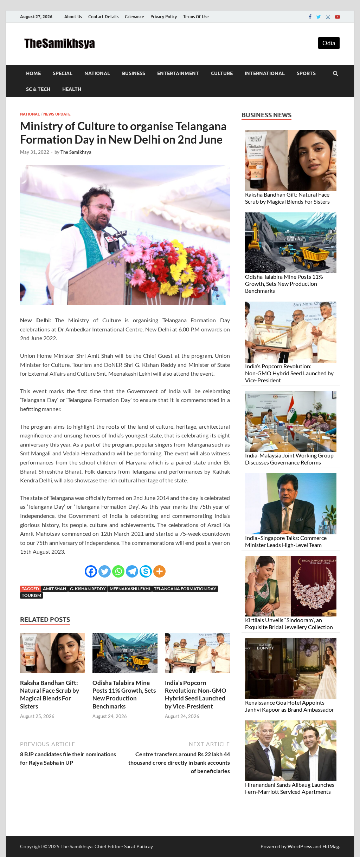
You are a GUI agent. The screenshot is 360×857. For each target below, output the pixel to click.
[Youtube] (337, 17)
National (97, 73)
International (265, 73)
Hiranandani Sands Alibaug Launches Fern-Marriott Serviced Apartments (289, 788)
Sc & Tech (38, 89)
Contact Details (103, 16)
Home (33, 73)
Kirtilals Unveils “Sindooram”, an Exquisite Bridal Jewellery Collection (289, 623)
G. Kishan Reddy (88, 588)
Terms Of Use (196, 16)
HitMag (330, 846)
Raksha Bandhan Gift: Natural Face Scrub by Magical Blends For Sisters (49, 694)
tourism (31, 595)
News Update (57, 114)
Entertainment (178, 73)
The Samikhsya (75, 152)
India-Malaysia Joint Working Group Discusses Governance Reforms (289, 459)
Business (133, 73)
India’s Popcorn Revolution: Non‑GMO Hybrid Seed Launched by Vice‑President (195, 694)
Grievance (134, 16)
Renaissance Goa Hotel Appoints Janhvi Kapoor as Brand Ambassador (289, 706)
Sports (306, 73)
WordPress (300, 846)
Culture (222, 73)
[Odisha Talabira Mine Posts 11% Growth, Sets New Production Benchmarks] (125, 674)
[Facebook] (310, 17)
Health (71, 89)
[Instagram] (328, 17)
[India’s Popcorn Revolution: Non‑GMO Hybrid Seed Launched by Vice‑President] (197, 674)
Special (62, 73)
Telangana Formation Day (185, 588)
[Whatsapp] (118, 571)
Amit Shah (54, 588)
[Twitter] (319, 17)
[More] (159, 571)
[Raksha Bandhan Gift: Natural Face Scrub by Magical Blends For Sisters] (52, 674)
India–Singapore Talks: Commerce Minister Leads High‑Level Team (286, 541)
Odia (328, 43)
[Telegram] (132, 571)
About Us (73, 16)
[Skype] (146, 571)
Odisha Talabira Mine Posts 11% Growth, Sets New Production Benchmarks (124, 694)
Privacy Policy (163, 16)
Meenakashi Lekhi (130, 588)
